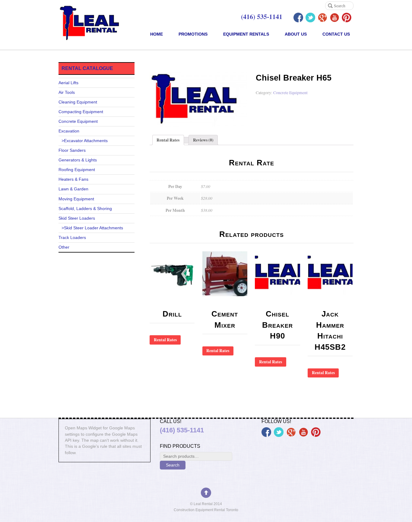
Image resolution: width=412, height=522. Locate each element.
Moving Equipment (76, 199)
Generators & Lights (78, 160)
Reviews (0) (203, 140)
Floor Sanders (72, 150)
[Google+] (322, 17)
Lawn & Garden (73, 189)
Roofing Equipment (77, 169)
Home (156, 34)
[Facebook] (298, 17)
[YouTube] (334, 17)
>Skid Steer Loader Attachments (92, 228)
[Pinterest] (346, 17)
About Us (296, 34)
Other (64, 247)
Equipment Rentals (246, 34)
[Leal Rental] (92, 34)
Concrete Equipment (177, 65)
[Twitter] (310, 17)
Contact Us (336, 34)
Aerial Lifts (68, 83)
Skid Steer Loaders (77, 218)
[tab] (168, 140)
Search (172, 465)
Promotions (193, 34)
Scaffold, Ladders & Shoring (85, 208)
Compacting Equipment (81, 112)
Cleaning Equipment (78, 102)
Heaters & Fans (73, 179)
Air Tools (67, 92)
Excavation (69, 131)
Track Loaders (72, 237)
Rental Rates (168, 140)
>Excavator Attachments (85, 140)
